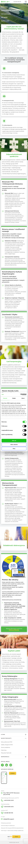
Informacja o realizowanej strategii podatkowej (12, 830)
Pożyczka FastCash (6, 753)
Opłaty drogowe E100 (7, 744)
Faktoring (3, 750)
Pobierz (13, 773)
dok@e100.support (8, 819)
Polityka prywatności (6, 823)
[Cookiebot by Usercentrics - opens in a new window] (20, 394)
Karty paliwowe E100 (6, 742)
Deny (14, 448)
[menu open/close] (26, 1)
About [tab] (22, 398)
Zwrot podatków (5, 747)
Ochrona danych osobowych (8, 825)
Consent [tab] (5, 398)
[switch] (24, 426)
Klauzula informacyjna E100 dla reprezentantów (12, 828)
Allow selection (14, 444)
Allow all (14, 440)
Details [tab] (14, 398)
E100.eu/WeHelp (14, 630)
